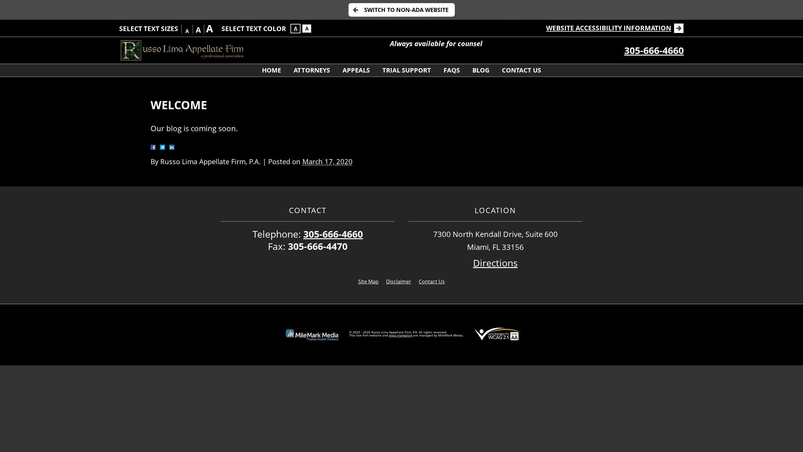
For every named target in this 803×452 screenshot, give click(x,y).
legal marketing (400, 335)
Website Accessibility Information (608, 28)
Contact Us (521, 70)
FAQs (452, 70)
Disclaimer (398, 281)
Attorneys (312, 70)
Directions (495, 263)
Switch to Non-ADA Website (406, 9)
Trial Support (406, 70)
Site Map (368, 281)
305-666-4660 (654, 50)
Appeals (356, 70)
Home (271, 70)
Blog (480, 70)
